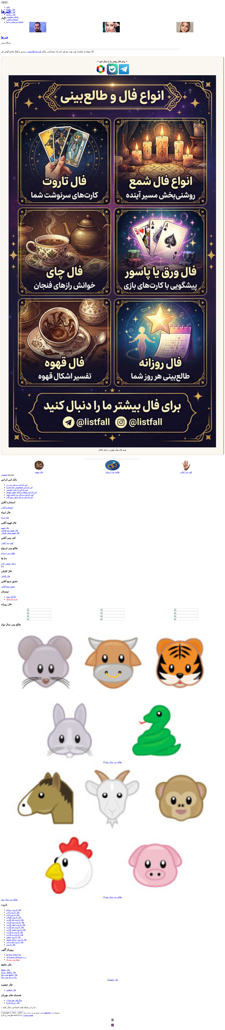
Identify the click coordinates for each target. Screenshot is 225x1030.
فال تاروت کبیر (12, 912)
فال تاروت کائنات (13, 917)
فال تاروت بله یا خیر (14, 942)
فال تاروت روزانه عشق (16, 940)
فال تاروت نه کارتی (14, 932)
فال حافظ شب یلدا (9, 975)
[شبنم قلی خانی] (184, 32)
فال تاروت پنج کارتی (15, 927)
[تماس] (12, 1010)
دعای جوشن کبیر (8, 564)
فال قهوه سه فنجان (9, 530)
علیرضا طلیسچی (34, 51)
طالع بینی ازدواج (8, 553)
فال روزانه (10, 14)
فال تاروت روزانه (13, 910)
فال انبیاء (5, 518)
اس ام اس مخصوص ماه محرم (19, 487)
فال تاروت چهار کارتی (15, 925)
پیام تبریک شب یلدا (9, 977)
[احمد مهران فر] (37, 32)
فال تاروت (10, 945)
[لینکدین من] (23, 1010)
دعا (2, 566)
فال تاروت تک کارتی (15, 920)
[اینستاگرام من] (10, 1010)
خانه (8, 7)
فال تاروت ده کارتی (14, 935)
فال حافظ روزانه (8, 972)
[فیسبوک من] (7, 1010)
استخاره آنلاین (12, 19)
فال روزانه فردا (13, 1003)
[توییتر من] (15, 1010)
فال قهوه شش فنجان (10, 533)
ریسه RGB (11, 597)
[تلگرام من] (5, 1010)
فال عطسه (11, 990)
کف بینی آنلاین (7, 543)
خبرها (6, 11)
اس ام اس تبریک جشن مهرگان (19, 497)
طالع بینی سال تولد (9, 900)
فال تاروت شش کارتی (16, 930)
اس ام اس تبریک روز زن (16, 485)
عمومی (4, 475)
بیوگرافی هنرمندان (14, 1000)
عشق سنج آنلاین (8, 586)
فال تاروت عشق (13, 937)
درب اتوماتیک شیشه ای (16, 957)
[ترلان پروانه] (111, 32)
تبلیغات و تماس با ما (14, 22)
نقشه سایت (28, 1015)
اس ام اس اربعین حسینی (17, 490)
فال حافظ (5, 970)
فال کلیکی (5, 576)
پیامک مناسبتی (12, 17)
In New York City (13, 955)
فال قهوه (5, 528)
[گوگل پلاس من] (18, 1010)
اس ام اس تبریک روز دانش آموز (20, 495)
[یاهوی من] (2, 1010)
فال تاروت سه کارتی (15, 922)
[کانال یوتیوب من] (20, 1010)
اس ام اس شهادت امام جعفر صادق (21, 492)
